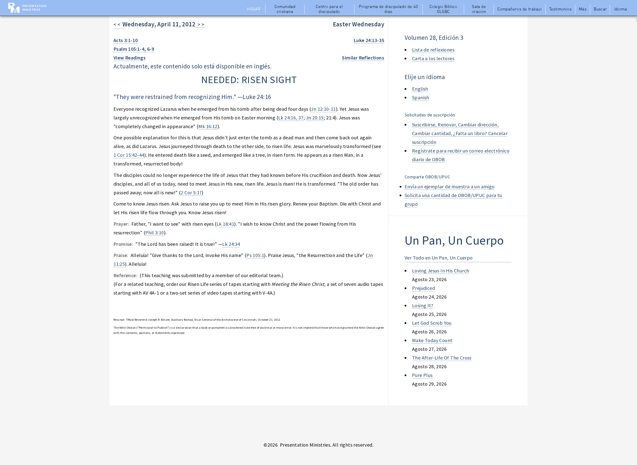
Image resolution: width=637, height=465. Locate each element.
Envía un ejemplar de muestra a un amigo (450, 186)
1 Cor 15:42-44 (128, 155)
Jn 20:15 (315, 117)
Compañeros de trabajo (519, 9)
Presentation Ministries (34, 7)
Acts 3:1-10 (125, 40)
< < (117, 24)
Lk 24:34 (231, 244)
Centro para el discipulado (329, 9)
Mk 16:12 (207, 126)
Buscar (600, 9)
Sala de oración (479, 9)
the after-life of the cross (442, 358)
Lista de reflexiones (433, 50)
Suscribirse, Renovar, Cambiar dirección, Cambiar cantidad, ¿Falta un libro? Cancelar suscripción (459, 133)
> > (199, 24)
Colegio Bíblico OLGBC (443, 9)
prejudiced (423, 288)
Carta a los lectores (433, 58)
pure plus (422, 375)
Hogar (253, 9)
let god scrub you (432, 323)
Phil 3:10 (154, 232)
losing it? (422, 305)
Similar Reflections (363, 57)
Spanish (420, 97)
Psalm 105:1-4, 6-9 (133, 49)
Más (582, 9)
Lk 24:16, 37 (291, 117)
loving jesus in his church (440, 270)
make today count (432, 340)
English (420, 89)
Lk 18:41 (225, 224)
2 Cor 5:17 (191, 192)
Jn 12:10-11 (323, 109)
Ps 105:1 (255, 255)
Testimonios (560, 9)
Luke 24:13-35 (369, 40)
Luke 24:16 (257, 97)
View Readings (129, 57)
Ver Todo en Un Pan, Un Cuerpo (439, 258)
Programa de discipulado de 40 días (388, 9)
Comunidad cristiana (285, 9)
